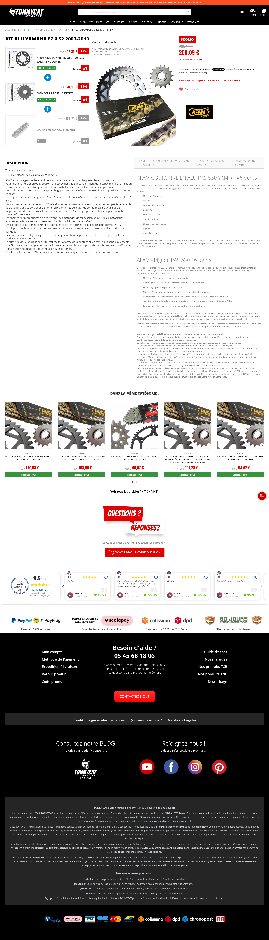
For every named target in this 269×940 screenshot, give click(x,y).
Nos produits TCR (212, 666)
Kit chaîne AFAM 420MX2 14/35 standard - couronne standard (240, 458)
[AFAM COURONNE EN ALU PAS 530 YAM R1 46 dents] (21, 60)
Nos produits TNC (212, 674)
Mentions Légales (182, 720)
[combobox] (134, 12)
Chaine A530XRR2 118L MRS (56, 129)
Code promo (52, 681)
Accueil (10, 29)
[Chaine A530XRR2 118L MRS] (21, 130)
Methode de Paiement (60, 659)
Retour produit (54, 674)
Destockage (217, 681)
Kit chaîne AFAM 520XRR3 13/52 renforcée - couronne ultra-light (28, 458)
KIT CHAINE (61, 29)
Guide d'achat (215, 651)
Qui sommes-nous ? (146, 720)
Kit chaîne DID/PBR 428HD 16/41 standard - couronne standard (134, 458)
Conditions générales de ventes (99, 720)
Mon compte (52, 651)
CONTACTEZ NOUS (135, 696)
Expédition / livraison (59, 666)
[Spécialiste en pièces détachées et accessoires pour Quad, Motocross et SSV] (26, 12)
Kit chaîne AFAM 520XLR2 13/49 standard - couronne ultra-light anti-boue (81, 458)
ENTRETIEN (24, 29)
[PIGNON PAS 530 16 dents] (21, 93)
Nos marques (216, 659)
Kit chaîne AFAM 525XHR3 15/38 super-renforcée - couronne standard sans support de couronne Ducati (187, 459)
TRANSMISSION (42, 29)
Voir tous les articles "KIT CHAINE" (134, 491)
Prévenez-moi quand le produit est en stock (209, 80)
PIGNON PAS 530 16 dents (55, 93)
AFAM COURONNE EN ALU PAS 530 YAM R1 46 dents (60, 60)
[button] (96, 104)
